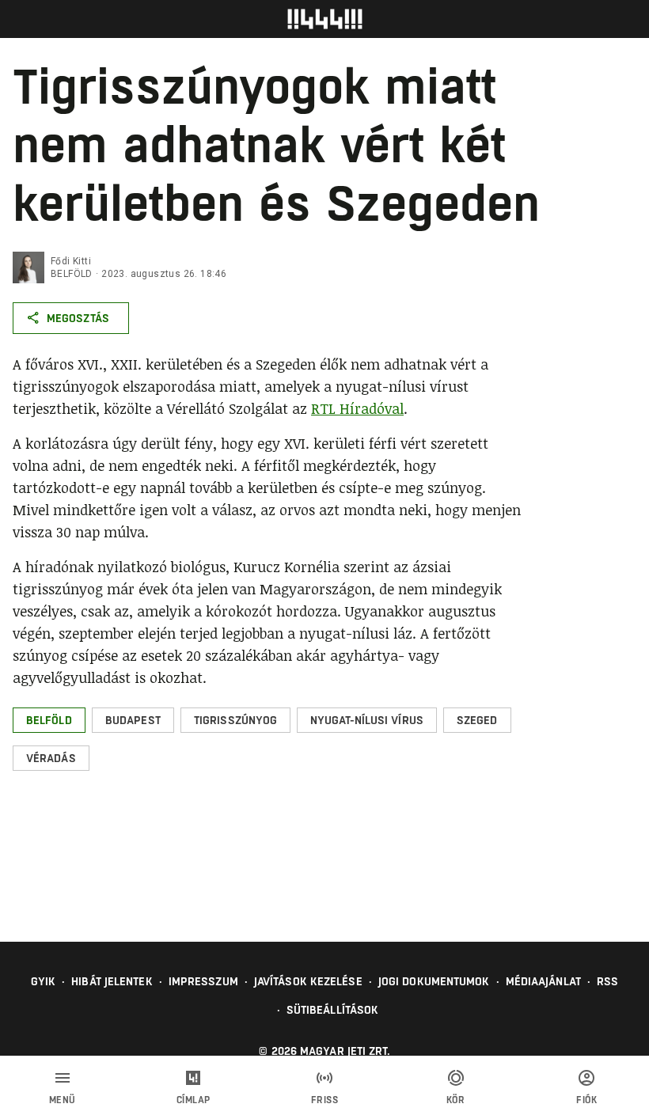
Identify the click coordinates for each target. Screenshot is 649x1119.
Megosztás (78, 318)
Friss (325, 1100)
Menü (62, 1100)
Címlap (193, 1100)
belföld (72, 273)
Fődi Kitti (71, 261)
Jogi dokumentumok (434, 981)
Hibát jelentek (111, 981)
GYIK (43, 981)
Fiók (586, 1100)
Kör (455, 1100)
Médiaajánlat (543, 981)
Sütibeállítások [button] (333, 1009)
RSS (607, 981)
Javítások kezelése (308, 981)
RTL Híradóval (357, 408)
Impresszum (203, 981)
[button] (49, 720)
